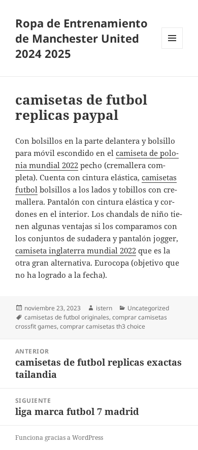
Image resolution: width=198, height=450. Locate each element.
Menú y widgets (172, 48)
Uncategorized (148, 308)
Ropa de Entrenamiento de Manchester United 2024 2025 (81, 38)
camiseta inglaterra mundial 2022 (75, 250)
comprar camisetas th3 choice (102, 326)
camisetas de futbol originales (66, 317)
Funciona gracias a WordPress (59, 437)
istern (104, 308)
